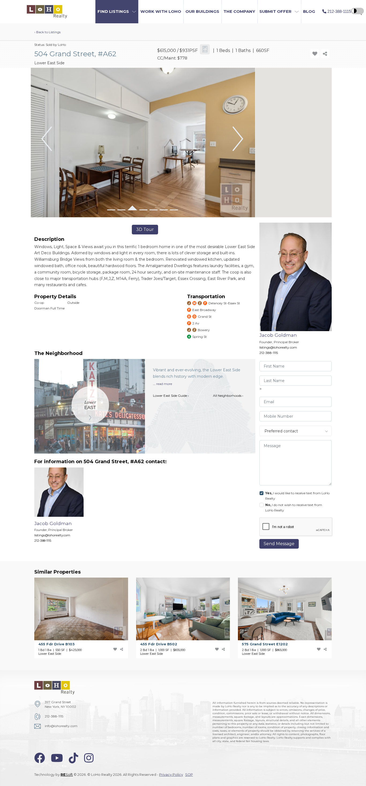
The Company (239, 11)
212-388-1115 (268, 353)
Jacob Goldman (278, 335)
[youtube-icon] (57, 758)
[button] (116, 11)
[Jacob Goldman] (63, 507)
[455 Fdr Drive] (85, 618)
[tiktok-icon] (73, 758)
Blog (309, 11)
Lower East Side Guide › (171, 396)
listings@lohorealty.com (278, 347)
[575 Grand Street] (289, 618)
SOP (189, 775)
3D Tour (145, 229)
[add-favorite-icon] (314, 53)
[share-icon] (324, 53)
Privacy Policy (171, 775)
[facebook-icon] (39, 758)
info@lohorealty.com (61, 726)
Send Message (279, 543)
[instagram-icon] (89, 758)
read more (164, 384)
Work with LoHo (160, 11)
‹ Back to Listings (47, 32)
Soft (67, 775)
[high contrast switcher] (357, 11)
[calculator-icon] (205, 49)
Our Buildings (202, 11)
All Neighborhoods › (228, 396)
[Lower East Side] (90, 405)
